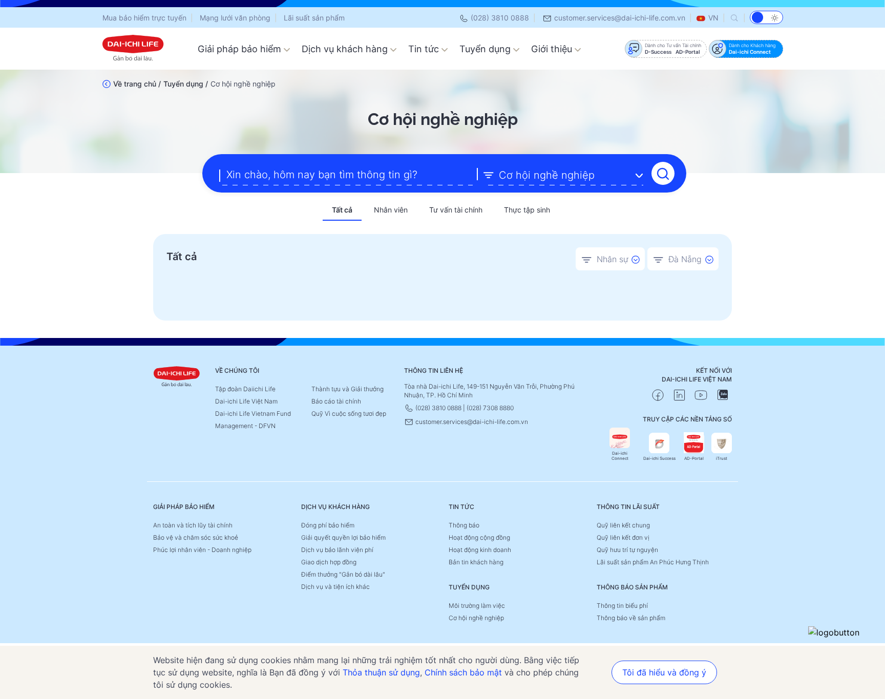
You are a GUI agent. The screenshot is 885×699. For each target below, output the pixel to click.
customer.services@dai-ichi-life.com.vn (618, 17)
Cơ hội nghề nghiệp (476, 618)
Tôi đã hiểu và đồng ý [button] (664, 672)
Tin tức (424, 49)
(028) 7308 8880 (490, 408)
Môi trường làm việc (477, 605)
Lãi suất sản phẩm (314, 17)
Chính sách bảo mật (463, 672)
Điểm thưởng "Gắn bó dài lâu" (343, 574)
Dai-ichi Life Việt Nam (246, 401)
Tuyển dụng (486, 49)
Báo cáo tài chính (336, 401)
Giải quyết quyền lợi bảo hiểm (343, 537)
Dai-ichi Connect (620, 456)
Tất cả (342, 209)
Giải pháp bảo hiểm (241, 49)
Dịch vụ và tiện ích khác (335, 586)
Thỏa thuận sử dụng (381, 672)
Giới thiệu (553, 49)
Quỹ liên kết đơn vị (623, 537)
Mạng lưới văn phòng (235, 17)
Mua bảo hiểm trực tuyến (144, 17)
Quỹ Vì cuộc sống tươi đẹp (348, 413)
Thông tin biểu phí (622, 605)
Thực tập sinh (527, 209)
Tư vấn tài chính (455, 209)
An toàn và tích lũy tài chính (193, 525)
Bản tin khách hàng (476, 562)
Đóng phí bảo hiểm (327, 525)
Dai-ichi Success (659, 458)
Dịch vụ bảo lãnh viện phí (337, 550)
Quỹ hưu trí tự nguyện (627, 550)
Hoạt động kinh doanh (480, 550)
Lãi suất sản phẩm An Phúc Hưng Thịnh (653, 562)
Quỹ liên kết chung (623, 525)
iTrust (721, 458)
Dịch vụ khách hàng (346, 49)
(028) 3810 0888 (499, 17)
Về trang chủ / (137, 83)
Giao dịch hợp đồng (328, 562)
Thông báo (464, 525)
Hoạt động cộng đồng (479, 537)
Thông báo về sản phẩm (631, 618)
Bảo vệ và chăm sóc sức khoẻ (195, 537)
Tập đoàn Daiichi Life (245, 389)
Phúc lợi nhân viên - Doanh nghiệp (202, 550)
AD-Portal (694, 458)
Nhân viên (391, 209)
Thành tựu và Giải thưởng (347, 389)
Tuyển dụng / (185, 83)
